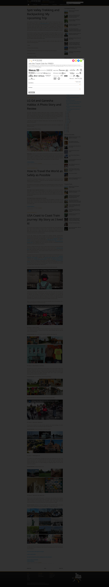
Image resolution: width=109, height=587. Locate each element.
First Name (54, 87)
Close (83, 59)
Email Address (54, 82)
